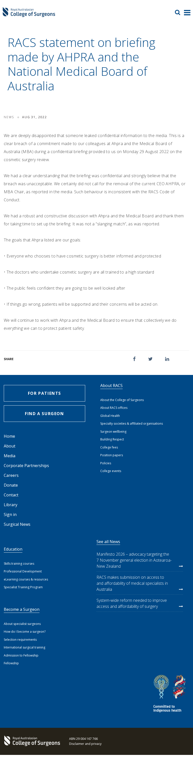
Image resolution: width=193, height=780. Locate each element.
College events (110, 471)
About (9, 446)
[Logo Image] (29, 14)
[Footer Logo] (31, 741)
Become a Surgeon (21, 609)
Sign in (10, 514)
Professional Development (23, 571)
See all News (108, 541)
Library (10, 504)
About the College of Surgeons (122, 400)
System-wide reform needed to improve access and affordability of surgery (131, 603)
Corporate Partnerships (26, 465)
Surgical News (17, 524)
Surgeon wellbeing (113, 431)
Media (9, 456)
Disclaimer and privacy (85, 744)
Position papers (111, 455)
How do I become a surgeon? (24, 631)
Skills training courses (19, 563)
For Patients (44, 393)
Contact (11, 495)
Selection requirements (20, 639)
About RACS (111, 385)
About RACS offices (113, 408)
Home (9, 436)
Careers (11, 475)
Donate (11, 485)
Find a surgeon (44, 413)
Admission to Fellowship (21, 655)
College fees (109, 447)
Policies (105, 463)
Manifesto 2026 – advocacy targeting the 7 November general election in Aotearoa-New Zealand (134, 560)
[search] (179, 12)
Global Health (110, 416)
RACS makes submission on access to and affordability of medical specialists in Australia (132, 583)
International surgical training (24, 647)
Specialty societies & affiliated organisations (131, 423)
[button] (134, 359)
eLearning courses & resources (26, 579)
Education (13, 549)
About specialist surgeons (22, 624)
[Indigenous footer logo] (170, 694)
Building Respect (112, 439)
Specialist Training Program (23, 587)
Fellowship (11, 663)
